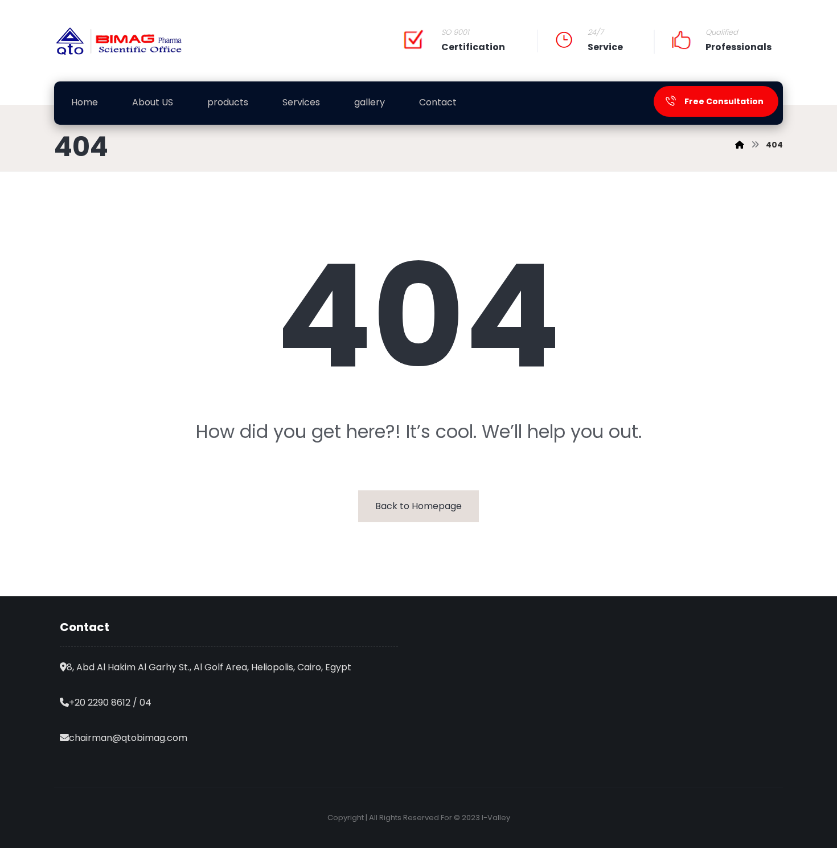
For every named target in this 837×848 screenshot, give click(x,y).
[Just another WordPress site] (119, 41)
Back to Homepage (418, 506)
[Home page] (739, 144)
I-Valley (496, 817)
